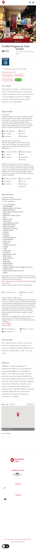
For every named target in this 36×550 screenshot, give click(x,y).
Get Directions (8, 429)
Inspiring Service (23, 539)
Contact (5, 499)
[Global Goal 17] (5, 61)
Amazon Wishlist (6, 323)
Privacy (16, 539)
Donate (18, 80)
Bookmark (30, 404)
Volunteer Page (8, 80)
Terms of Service (8, 539)
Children (20, 51)
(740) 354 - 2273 (11, 72)
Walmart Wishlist (6, 325)
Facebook (4, 488)
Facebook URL (3, 437)
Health (27, 51)
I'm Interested (7, 75)
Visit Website (19, 75)
